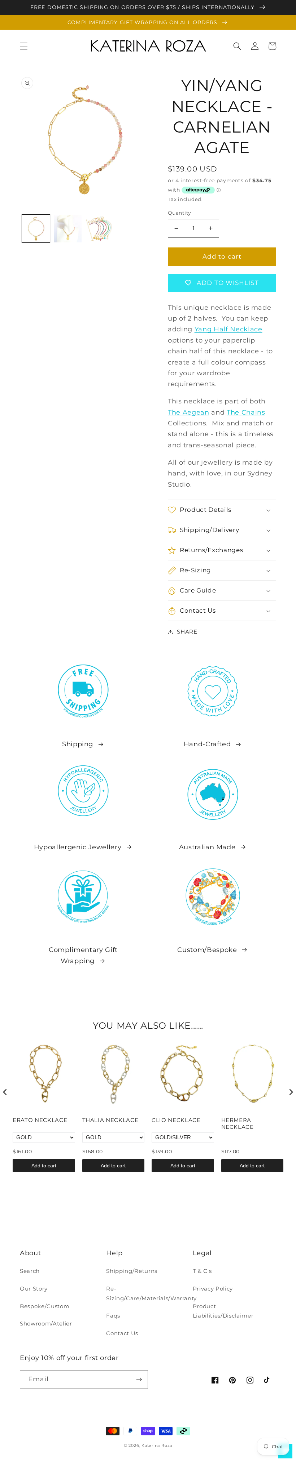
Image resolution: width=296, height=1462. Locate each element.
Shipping (77, 744)
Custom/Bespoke (207, 949)
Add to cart (43, 1165)
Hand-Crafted (207, 744)
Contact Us (122, 1333)
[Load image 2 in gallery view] (68, 228)
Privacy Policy (213, 1288)
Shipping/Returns (131, 1270)
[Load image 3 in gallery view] (99, 228)
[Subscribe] (139, 1379)
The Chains (246, 412)
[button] (23, 46)
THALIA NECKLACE (110, 1120)
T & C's (202, 1270)
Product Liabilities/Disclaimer (223, 1311)
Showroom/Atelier (46, 1323)
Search (30, 1270)
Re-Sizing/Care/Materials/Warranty (151, 1293)
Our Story (34, 1288)
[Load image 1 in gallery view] (36, 228)
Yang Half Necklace (228, 329)
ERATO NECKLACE (40, 1120)
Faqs (113, 1315)
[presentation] (5, 1092)
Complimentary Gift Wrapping (83, 955)
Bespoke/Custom (44, 1306)
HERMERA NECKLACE (237, 1124)
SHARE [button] (187, 631)
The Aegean (188, 412)
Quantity (179, 213)
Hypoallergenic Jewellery (78, 847)
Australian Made (207, 847)
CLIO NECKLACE (176, 1120)
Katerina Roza (157, 1445)
